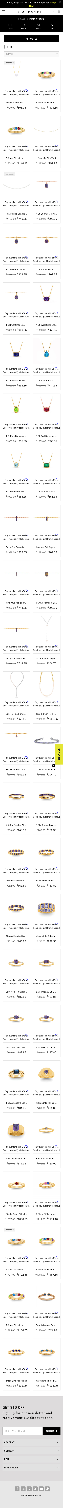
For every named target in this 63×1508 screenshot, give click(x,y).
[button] (59, 754)
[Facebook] (17, 1488)
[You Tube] (41, 1488)
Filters (30, 38)
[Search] (54, 12)
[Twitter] (35, 1488)
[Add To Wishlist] (16, 112)
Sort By (9, 54)
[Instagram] (23, 1488)
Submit (51, 1431)
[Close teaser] (53, 765)
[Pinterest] (29, 1488)
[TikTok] (47, 1488)
